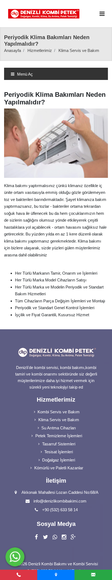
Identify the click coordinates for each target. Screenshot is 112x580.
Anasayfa (12, 50)
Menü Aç (24, 74)
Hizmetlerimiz (39, 50)
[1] (102, 13)
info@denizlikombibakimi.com (59, 501)
